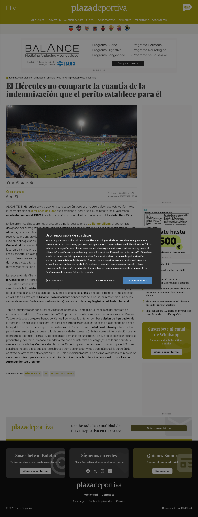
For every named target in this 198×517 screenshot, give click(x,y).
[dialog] (99, 258)
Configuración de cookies (59, 272)
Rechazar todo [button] (105, 280)
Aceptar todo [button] (137, 280)
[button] (54, 280)
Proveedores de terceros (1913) (126, 252)
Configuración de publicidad (73, 268)
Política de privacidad (83, 272)
